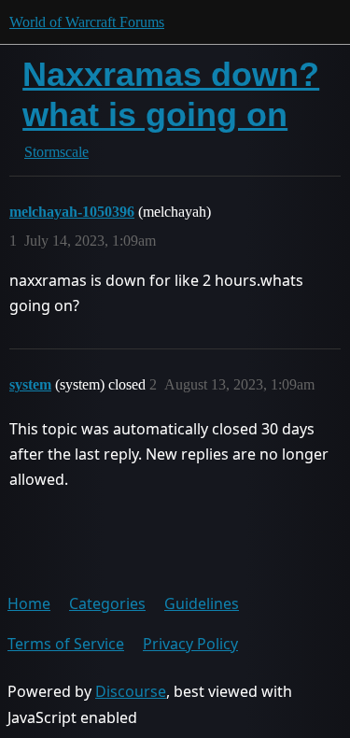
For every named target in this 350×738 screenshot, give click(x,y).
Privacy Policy (190, 643)
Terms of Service (65, 643)
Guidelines (201, 603)
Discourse (130, 691)
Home (28, 603)
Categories (107, 603)
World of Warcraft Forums (86, 22)
